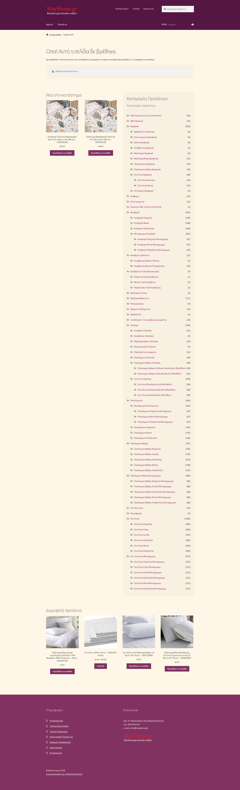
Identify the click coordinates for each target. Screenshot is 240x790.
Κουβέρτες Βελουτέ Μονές (146, 260)
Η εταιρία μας (56, 720)
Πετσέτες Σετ (136, 508)
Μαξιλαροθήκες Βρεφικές (146, 158)
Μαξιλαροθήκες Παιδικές (146, 341)
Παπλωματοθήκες (139, 443)
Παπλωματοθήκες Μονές (146, 465)
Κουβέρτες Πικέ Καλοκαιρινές (144, 271)
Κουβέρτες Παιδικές (143, 336)
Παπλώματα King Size (144, 427)
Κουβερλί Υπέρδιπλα (144, 228)
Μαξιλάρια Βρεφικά (143, 153)
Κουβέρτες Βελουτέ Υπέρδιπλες (149, 266)
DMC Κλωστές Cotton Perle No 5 (145, 115)
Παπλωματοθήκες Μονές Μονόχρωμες (152, 497)
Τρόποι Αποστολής (59, 726)
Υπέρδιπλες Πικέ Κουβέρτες (147, 287)
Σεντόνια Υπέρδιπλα (144, 550)
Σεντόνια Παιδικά (142, 378)
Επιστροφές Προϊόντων (61, 736)
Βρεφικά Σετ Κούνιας (144, 131)
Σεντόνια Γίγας (141, 529)
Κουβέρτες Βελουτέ (139, 255)
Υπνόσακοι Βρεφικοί (144, 190)
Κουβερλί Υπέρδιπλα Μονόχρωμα (154, 249)
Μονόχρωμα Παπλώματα (146, 405)
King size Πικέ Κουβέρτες (146, 276)
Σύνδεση (136, 9)
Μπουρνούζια (137, 303)
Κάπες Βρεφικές (141, 142)
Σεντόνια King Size (143, 524)
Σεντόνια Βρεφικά (143, 174)
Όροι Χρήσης (56, 747)
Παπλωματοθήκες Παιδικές (147, 362)
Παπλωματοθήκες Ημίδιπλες (148, 459)
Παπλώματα (136, 400)
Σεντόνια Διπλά (141, 534)
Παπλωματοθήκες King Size (147, 448)
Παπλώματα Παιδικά (144, 357)
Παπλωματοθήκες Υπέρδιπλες (148, 470)
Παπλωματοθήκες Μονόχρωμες (145, 475)
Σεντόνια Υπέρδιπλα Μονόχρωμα (150, 588)
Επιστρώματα (137, 201)
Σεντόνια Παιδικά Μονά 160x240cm (154, 395)
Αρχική (49, 24)
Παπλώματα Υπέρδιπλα (145, 438)
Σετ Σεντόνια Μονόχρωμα (142, 556)
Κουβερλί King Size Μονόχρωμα (153, 239)
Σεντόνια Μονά (141, 545)
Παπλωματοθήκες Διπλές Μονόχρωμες (153, 486)
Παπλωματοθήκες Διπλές (146, 454)
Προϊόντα (62, 24)
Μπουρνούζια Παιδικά (144, 346)
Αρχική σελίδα (55, 34)
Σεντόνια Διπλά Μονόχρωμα (148, 572)
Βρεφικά (134, 126)
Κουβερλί (135, 212)
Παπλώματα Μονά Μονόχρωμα (153, 416)
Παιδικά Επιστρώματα (145, 352)
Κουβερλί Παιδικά (142, 330)
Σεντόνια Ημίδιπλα (143, 540)
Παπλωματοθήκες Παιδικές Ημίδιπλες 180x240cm (162, 368)
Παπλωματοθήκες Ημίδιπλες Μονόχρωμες (154, 491)
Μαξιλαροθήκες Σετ (139, 298)
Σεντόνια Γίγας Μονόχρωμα (147, 567)
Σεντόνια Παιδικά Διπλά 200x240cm (155, 384)
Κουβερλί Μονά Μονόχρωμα (151, 244)
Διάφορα (134, 196)
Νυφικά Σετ (136, 314)
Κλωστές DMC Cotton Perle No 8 (145, 206)
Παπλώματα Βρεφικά (144, 164)
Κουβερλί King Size (143, 217)
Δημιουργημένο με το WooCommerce (64, 774)
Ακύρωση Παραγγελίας (60, 742)
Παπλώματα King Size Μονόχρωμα (154, 411)
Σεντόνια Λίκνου (145, 185)
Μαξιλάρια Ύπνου (138, 293)
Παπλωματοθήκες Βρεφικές (147, 169)
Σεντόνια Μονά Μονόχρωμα (147, 583)
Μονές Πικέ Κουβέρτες (145, 282)
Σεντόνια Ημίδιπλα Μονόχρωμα (149, 577)
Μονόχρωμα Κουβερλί (144, 233)
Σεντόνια (134, 518)
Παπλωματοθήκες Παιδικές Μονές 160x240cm (159, 373)
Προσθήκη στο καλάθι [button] (62, 153)
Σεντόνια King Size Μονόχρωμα (149, 561)
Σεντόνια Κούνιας (146, 180)
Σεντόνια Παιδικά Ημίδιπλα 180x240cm (157, 389)
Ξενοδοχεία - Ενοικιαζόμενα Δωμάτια (148, 319)
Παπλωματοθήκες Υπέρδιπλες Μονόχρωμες (155, 502)
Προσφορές (136, 513)
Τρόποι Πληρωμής (59, 731)
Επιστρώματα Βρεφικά (145, 137)
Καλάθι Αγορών (122, 9)
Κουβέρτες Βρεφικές (144, 147)
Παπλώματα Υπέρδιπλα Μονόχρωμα (155, 421)
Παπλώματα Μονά (143, 432)
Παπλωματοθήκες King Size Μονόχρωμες (154, 481)
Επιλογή (100, 666)
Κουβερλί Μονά (141, 223)
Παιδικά (134, 325)
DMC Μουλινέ (136, 121)
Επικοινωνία (148, 9)
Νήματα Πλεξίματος (140, 309)
